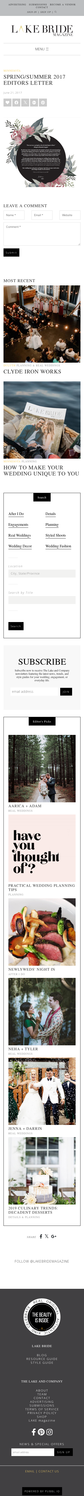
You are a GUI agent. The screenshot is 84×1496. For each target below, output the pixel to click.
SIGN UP (63, 1452)
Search (16, 626)
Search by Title (20, 592)
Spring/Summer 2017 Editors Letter (35, 79)
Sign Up (45, 12)
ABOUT (42, 1390)
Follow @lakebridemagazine (42, 1261)
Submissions (38, 4)
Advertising (17, 4)
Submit (11, 252)
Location (15, 566)
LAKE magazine (42, 1420)
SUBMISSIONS (42, 1405)
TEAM (42, 1394)
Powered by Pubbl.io (42, 1491)
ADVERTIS (38, 1402)
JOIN (66, 691)
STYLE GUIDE (42, 1362)
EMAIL (30, 1471)
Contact (42, 7)
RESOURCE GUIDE (42, 1359)
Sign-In (32, 12)
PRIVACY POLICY (42, 1413)
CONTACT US (48, 1471)
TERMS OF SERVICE (42, 1409)
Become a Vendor (63, 4)
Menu (40, 49)
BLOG (42, 1355)
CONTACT (42, 1398)
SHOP (42, 1417)
